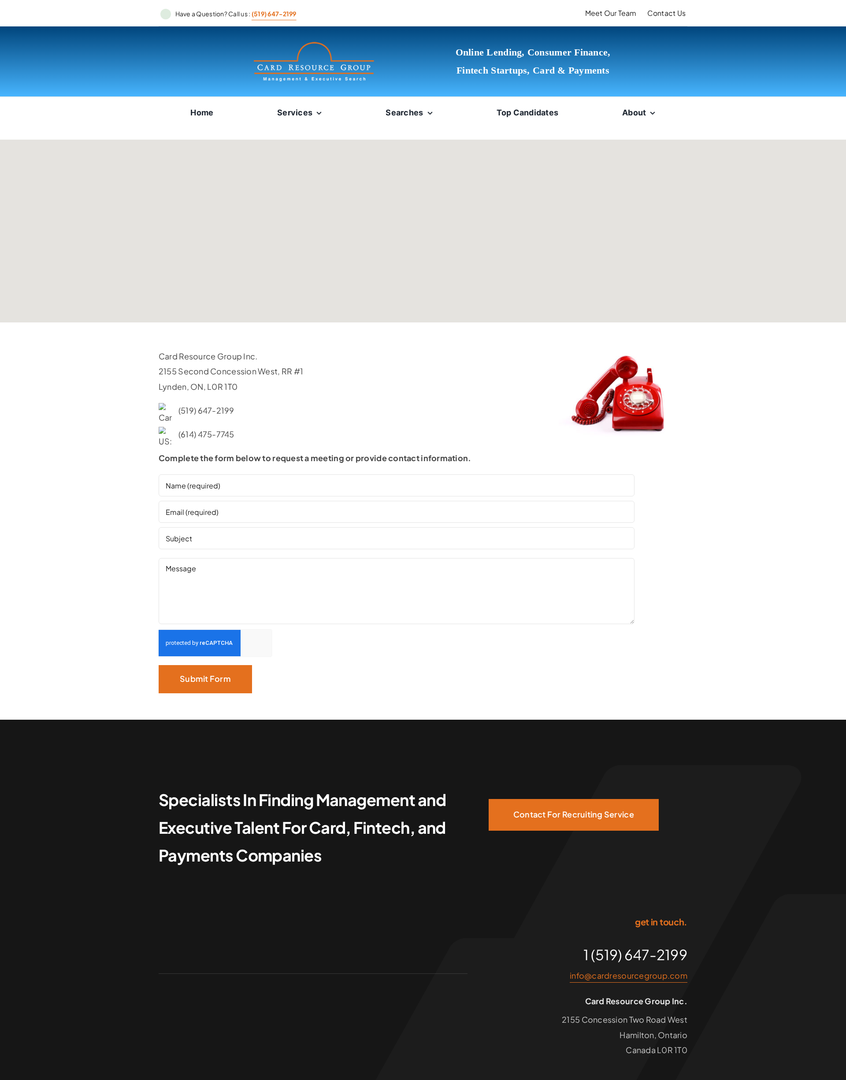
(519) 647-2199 (274, 14)
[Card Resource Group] (314, 45)
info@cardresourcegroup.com (628, 975)
